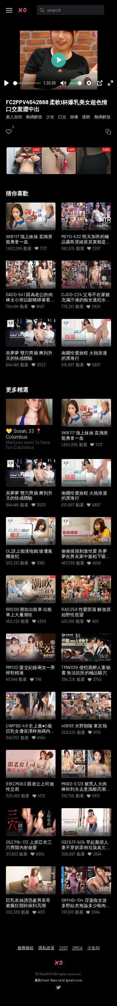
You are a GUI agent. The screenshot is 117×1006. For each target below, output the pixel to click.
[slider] (27, 83)
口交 (62, 116)
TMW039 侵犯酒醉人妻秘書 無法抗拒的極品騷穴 (85, 670)
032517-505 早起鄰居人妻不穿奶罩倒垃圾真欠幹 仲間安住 (85, 845)
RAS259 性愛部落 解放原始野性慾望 (86, 612)
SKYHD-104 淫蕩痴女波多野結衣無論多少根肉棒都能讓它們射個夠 (85, 903)
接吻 (86, 116)
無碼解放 (34, 116)
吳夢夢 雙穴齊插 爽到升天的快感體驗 (29, 355)
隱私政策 (46, 947)
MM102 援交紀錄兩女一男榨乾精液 (30, 670)
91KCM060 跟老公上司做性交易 (30, 786)
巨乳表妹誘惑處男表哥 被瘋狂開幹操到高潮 (28, 903)
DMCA (77, 947)
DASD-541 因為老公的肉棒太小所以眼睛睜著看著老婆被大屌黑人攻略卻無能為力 (30, 297)
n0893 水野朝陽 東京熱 (84, 725)
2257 (63, 947)
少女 (50, 116)
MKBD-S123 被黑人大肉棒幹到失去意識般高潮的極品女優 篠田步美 (85, 786)
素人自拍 (14, 116)
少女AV (93, 947)
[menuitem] (9, 132)
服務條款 (25, 947)
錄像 (74, 116)
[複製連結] (108, 132)
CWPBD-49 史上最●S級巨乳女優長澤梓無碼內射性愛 (30, 728)
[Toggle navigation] (9, 10)
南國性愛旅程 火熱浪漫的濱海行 (84, 355)
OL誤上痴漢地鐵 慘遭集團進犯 (29, 554)
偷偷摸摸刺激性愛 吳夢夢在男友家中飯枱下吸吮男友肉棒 (85, 554)
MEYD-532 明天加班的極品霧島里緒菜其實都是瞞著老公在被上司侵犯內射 (85, 239)
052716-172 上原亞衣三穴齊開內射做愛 (29, 845)
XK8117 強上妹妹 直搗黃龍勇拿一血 (29, 239)
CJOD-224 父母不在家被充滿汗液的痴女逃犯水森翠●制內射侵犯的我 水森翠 (85, 297)
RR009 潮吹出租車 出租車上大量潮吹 (29, 612)
